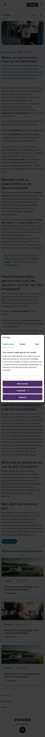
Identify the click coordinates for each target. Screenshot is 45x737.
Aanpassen (21, 391)
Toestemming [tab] (8, 344)
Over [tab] (37, 344)
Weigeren (22, 397)
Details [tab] (22, 344)
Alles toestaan (22, 384)
